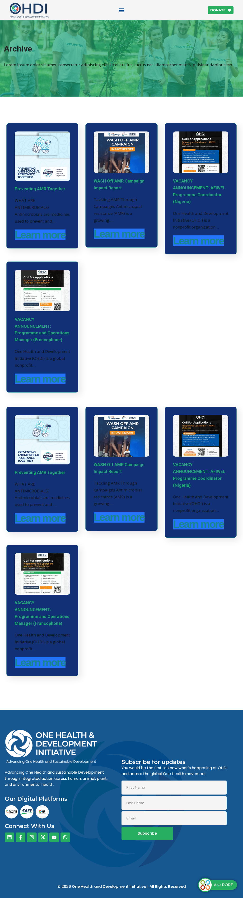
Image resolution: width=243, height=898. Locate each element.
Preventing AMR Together (40, 188)
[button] (121, 10)
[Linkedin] (9, 837)
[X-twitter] (43, 837)
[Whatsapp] (65, 837)
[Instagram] (32, 837)
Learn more (40, 234)
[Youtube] (54, 837)
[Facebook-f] (20, 837)
